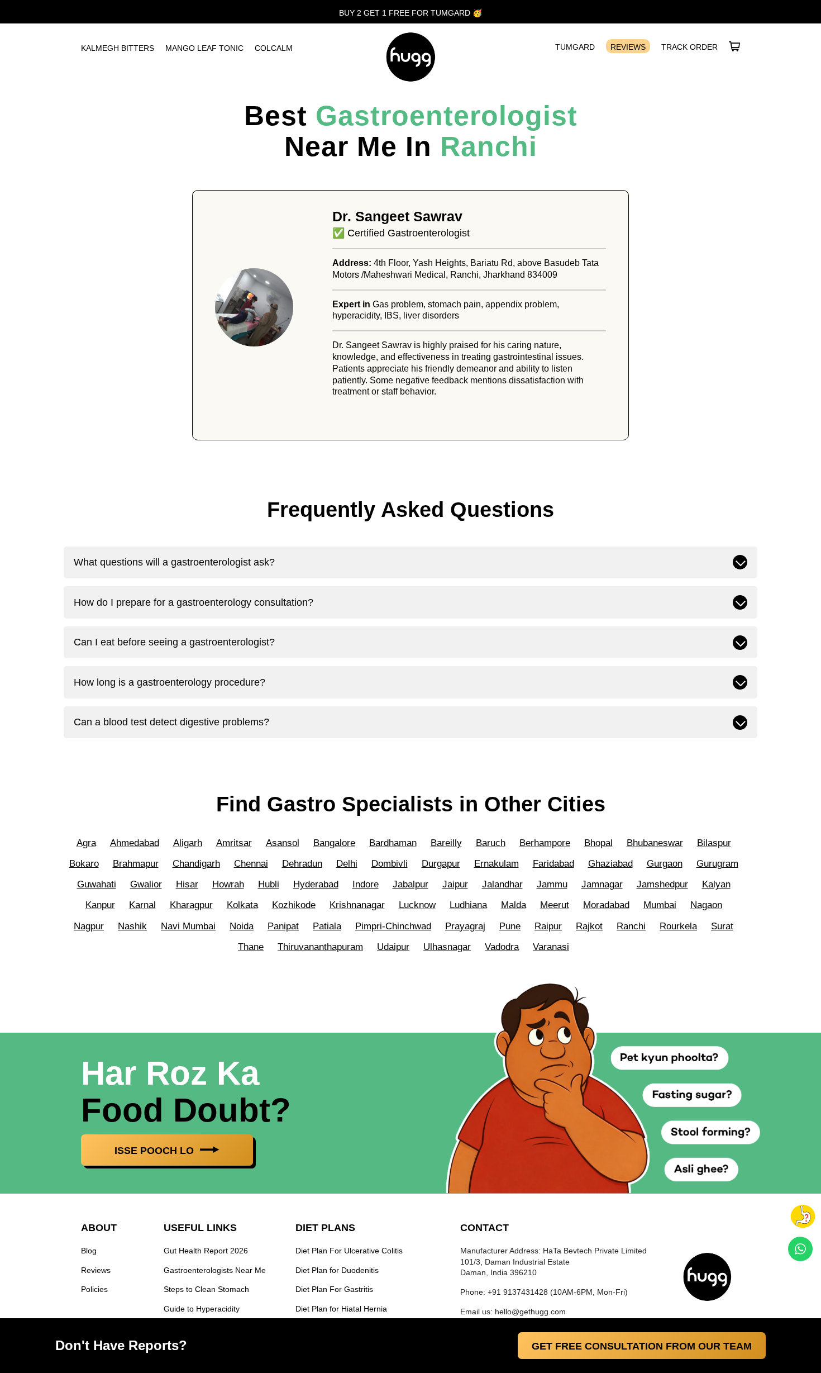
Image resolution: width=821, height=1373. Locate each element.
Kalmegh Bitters (117, 48)
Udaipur (393, 947)
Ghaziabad (610, 863)
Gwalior (146, 884)
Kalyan (716, 884)
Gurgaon (664, 863)
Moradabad (606, 905)
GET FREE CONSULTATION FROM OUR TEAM (642, 1346)
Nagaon (706, 905)
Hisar (187, 884)
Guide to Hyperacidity (202, 1308)
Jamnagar (602, 884)
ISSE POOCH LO (155, 1150)
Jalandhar (502, 884)
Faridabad (553, 863)
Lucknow (417, 905)
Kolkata (242, 905)
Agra (86, 843)
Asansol (282, 843)
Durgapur (441, 863)
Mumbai (659, 905)
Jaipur (455, 884)
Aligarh (187, 843)
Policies (94, 1289)
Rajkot (589, 926)
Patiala (327, 926)
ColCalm (274, 48)
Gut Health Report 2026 (206, 1250)
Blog (89, 1250)
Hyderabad (315, 884)
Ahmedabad (134, 843)
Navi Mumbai (188, 926)
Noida (242, 926)
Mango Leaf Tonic (204, 48)
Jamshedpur (662, 884)
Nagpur (89, 926)
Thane (251, 947)
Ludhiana (468, 905)
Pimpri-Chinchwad (393, 926)
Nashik (132, 926)
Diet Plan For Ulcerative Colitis (349, 1250)
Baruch (490, 843)
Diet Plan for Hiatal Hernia (341, 1308)
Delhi (346, 863)
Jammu (552, 884)
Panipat (283, 926)
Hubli (268, 884)
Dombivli (389, 863)
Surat (722, 926)
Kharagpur (191, 905)
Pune (510, 926)
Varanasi (551, 947)
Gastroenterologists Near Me (215, 1270)
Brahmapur (136, 863)
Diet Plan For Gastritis (334, 1289)
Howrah (228, 884)
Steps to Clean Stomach (206, 1289)
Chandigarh (196, 863)
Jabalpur (410, 884)
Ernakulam (496, 863)
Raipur (548, 926)
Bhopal (598, 843)
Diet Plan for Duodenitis (337, 1270)
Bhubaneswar (655, 843)
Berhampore (544, 843)
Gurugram (717, 863)
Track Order (689, 46)
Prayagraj (465, 926)
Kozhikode (294, 905)
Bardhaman (393, 843)
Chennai (251, 863)
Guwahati (96, 884)
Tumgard (575, 46)
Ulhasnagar (447, 947)
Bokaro (84, 863)
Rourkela (678, 926)
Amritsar (234, 843)
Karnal (142, 905)
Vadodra (502, 947)
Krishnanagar (357, 905)
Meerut (554, 905)
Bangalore (334, 843)
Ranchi (488, 146)
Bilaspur (714, 843)
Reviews (628, 46)
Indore (365, 884)
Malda (513, 905)
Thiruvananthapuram (320, 947)
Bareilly (446, 843)
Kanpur (100, 905)
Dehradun (302, 863)
